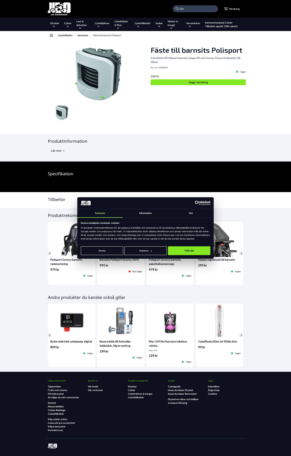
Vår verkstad (95, 390)
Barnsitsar (83, 35)
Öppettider (54, 386)
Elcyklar (132, 386)
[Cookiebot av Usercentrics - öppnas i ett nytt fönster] (197, 203)
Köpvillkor (214, 386)
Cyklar (131, 390)
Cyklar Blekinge (56, 410)
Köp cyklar (54, 419)
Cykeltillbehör (65, 35)
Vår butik (93, 386)
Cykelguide (174, 386)
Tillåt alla (189, 250)
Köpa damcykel (56, 426)
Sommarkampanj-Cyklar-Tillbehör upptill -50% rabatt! (221, 24)
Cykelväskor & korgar (140, 393)
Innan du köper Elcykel (180, 390)
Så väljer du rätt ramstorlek (63, 397)
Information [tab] (145, 213)
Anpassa (143, 250)
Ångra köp (214, 390)
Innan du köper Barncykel (182, 393)
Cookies (212, 393)
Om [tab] (191, 213)
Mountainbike (56, 406)
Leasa (51, 422)
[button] (177, 8)
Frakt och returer (57, 390)
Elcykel (52, 402)
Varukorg (234, 8)
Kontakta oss (55, 430)
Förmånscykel (56, 393)
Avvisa (102, 250)
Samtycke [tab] (100, 213)
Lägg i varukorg (198, 82)
